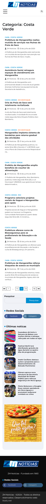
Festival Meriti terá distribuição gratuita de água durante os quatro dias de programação (28, 349)
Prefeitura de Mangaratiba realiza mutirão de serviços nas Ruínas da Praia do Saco (22, 42)
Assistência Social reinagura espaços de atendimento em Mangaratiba (19, 73)
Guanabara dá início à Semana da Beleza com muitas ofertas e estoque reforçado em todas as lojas (30, 335)
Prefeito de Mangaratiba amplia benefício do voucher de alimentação (21, 168)
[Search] (42, 11)
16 (34, 289)
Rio (19, 195)
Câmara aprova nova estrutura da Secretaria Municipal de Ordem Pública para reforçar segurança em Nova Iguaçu (29, 377)
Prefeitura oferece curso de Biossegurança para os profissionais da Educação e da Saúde (21, 234)
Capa (7, 37)
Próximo (38, 289)
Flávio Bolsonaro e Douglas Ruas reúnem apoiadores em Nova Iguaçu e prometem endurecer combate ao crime (29, 390)
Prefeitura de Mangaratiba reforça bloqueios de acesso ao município (22, 264)
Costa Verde (17, 37)
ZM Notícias (11, 48)
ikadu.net (7, 500)
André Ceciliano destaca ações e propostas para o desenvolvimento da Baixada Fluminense (28, 363)
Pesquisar (9, 296)
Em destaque (24, 100)
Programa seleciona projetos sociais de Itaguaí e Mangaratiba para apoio (21, 200)
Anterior (4, 289)
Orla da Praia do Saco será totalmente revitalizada (18, 104)
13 (26, 289)
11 (17, 289)
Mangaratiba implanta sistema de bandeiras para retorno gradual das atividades (22, 135)
